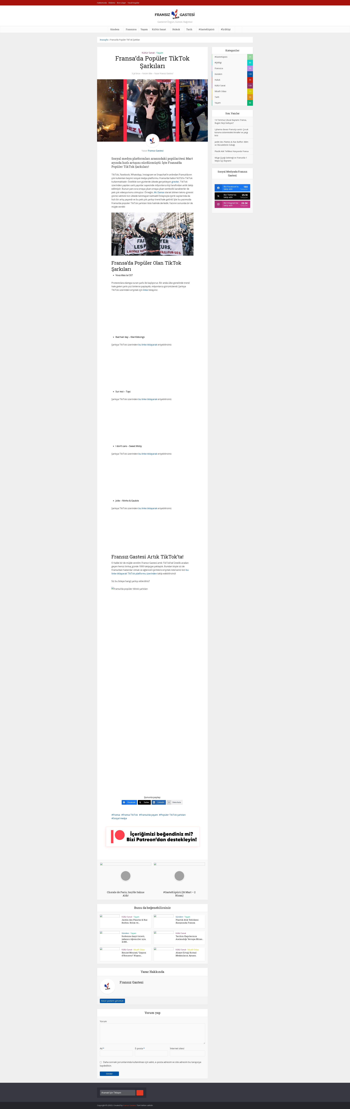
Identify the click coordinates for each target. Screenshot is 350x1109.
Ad (102, 1048)
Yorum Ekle (147, 73)
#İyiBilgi (226, 29)
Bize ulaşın (121, 3)
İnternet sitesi (177, 1048)
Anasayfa (104, 39)
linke (145, 289)
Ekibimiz (112, 3)
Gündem (114, 29)
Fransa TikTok (130, 814)
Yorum (103, 1021)
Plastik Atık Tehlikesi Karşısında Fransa (187, 921)
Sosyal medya (120, 818)
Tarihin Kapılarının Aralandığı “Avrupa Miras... (189, 937)
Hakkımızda (102, 3)
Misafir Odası (139, 949)
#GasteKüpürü (206, 29)
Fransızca (131, 29)
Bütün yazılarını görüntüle (112, 1000)
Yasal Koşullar (133, 3)
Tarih (189, 29)
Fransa (116, 814)
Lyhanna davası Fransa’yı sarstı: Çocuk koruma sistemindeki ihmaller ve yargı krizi (231, 132)
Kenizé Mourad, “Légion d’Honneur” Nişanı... (134, 954)
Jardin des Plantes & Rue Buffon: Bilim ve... (134, 921)
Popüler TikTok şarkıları (173, 814)
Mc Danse (159, 192)
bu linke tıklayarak (147, 344)
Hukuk (176, 29)
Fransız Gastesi (166, 73)
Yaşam (144, 29)
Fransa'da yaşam (149, 814)
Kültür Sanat (159, 29)
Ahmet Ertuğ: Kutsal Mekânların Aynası (186, 954)
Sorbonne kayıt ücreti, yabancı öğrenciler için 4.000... (134, 939)
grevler (175, 181)
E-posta (140, 1048)
